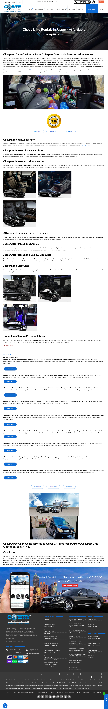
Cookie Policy (92, 655)
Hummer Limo (20, 679)
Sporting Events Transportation (77, 648)
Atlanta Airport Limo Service (33, 676)
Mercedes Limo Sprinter (51, 638)
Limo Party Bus (48, 657)
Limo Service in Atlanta (21, 674)
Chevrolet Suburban (50, 626)
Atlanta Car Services (32, 674)
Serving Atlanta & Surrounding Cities (82, 688)
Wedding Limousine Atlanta (43, 674)
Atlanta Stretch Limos (45, 679)
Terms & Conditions (56, 692)
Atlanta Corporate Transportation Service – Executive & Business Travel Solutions (77, 627)
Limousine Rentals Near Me (90, 685)
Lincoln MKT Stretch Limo (51, 645)
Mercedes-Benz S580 (50, 624)
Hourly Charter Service (75, 623)
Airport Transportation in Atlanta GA (66, 688)
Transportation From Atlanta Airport (33, 682)
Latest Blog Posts (93, 648)
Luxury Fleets (61, 9)
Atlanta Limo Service (22, 676)
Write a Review (105, 700)
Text (101, 2)
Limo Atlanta (77, 674)
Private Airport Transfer (75, 669)
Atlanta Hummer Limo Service (12, 685)
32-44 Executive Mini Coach (51, 662)
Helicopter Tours (74, 667)
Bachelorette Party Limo (76, 660)
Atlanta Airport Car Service (73, 676)
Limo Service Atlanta (96, 674)
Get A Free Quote (70, 585)
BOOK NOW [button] (7, 354)
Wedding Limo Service (96, 676)
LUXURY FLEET (85, 146)
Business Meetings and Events (77, 630)
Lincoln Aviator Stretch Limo (52, 648)
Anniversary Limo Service (76, 643)
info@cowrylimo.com (34, 653)
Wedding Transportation (75, 636)
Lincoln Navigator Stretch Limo (52, 650)
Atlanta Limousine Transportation (36, 685)
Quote (19, 2)
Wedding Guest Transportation (85, 676)
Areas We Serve (93, 650)
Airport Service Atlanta (61, 676)
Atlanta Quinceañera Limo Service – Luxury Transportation (78, 655)
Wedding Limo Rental (86, 674)
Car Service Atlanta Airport (11, 679)
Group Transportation (75, 662)
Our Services (39, 9)
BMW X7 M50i (48, 633)
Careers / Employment (94, 645)
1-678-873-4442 (8, 345)
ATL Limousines (55, 685)
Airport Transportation (54, 682)
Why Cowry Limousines (94, 638)
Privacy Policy (92, 652)
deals (32, 70)
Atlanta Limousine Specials (78, 682)
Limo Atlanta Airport (74, 679)
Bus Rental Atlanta (54, 674)
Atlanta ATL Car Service (63, 685)
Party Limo (81, 685)
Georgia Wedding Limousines (66, 674)
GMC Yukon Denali (49, 631)
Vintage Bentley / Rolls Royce (52, 667)
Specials (72, 9)
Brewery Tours (92, 619)
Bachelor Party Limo (75, 657)
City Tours (91, 621)
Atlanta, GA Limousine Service (66, 682)
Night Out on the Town (75, 641)
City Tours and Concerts (76, 645)
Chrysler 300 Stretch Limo (51, 643)
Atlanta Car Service (45, 682)
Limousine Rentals (21, 682)
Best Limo (99, 685)
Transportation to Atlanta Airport (37, 688)
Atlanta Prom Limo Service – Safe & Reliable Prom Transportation (78, 633)
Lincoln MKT (48, 619)
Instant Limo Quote (93, 636)
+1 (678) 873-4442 (83, 2)
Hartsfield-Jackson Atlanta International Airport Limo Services (18, 688)
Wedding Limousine (28, 679)
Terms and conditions (94, 641)
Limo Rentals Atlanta (44, 676)
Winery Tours (92, 629)
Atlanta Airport (37, 679)
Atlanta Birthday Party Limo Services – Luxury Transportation (77, 651)
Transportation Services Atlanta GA (51, 688)
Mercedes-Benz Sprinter (51, 636)
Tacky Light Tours (93, 626)
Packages (50, 9)
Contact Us (91, 657)
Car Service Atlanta (52, 676)
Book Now (7, 2)
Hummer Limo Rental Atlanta (63, 679)
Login (13, 2)
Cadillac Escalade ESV (50, 629)
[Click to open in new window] (93, 2)
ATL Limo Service (47, 685)
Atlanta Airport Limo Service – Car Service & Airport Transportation (78, 620)
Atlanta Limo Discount (74, 685)
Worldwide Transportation (76, 665)
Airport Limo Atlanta (98, 679)
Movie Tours (92, 624)
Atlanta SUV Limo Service (24, 685)
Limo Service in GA (88, 682)
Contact (81, 9)
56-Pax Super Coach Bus (51, 664)
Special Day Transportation (76, 638)
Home (30, 9)
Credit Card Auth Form (94, 643)
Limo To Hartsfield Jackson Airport (86, 679)
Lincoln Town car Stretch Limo (52, 640)
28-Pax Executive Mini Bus (51, 659)
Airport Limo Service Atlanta (11, 676)
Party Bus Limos (53, 679)
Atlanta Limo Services (10, 674)
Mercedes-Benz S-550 (50, 622)
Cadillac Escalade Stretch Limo (52, 655)
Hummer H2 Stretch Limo (51, 652)
